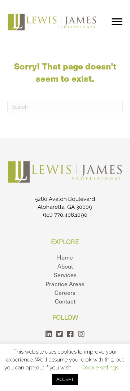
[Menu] (117, 22)
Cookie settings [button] (99, 367)
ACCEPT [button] (65, 379)
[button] (48, 334)
